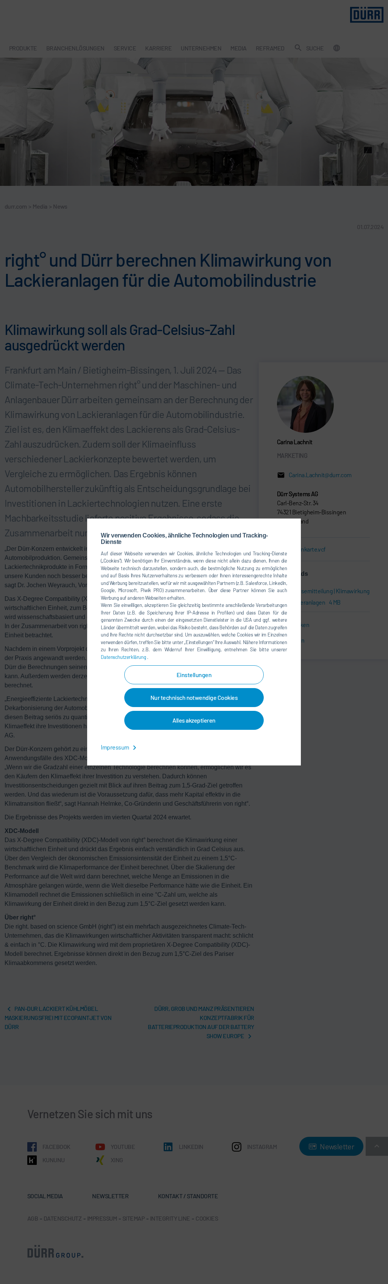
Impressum (115, 747)
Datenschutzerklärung (124, 657)
